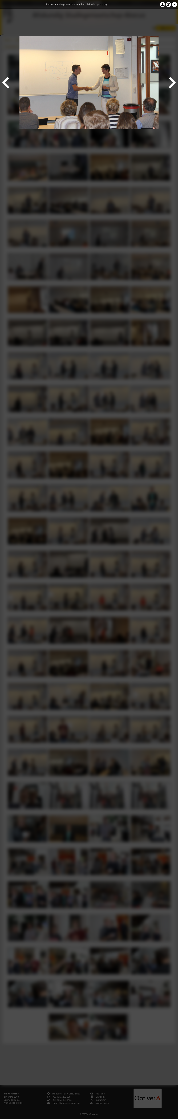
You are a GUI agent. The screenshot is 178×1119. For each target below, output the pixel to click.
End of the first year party (94, 4)
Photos (50, 4)
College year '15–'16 (67, 4)
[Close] (174, 4)
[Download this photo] (162, 4)
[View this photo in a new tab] (168, 4)
